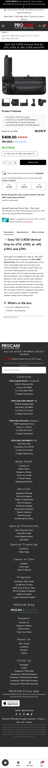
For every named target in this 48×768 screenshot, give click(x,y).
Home (4, 32)
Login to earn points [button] (10, 200)
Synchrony (24, 549)
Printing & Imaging (24, 506)
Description (9, 232)
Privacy (41, 719)
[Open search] (40, 26)
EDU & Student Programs (24, 591)
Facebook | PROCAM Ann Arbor (24, 677)
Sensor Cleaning (24, 512)
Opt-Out (20, 722)
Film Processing (24, 503)
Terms (29, 722)
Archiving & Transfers (24, 509)
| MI (24, 401)
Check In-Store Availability (20, 154)
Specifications (23, 232)
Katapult (24, 563)
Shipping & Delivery (24, 481)
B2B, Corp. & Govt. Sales (24, 588)
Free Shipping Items (24, 536)
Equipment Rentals (24, 493)
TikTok (24, 668)
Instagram (24, 665)
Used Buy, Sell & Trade (24, 581)
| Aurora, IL (24, 421)
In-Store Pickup (24, 478)
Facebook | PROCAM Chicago (24, 680)
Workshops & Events (34, 10)
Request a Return (24, 472)
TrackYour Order (36, 17)
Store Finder (12, 10)
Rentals (22, 10)
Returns (24, 19)
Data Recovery (24, 515)
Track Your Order (24, 475)
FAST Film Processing (36, 4)
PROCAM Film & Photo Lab (14, 4)
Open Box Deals (24, 533)
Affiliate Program (24, 594)
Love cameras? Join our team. (24, 1)
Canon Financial (24, 570)
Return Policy (24, 469)
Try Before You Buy (24, 584)
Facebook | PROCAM (24, 671)
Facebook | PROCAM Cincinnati (24, 684)
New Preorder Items (24, 530)
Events (24, 653)
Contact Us (24, 466)
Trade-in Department (24, 499)
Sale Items (24, 539)
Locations (24, 647)
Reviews (24, 650)
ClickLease (24, 567)
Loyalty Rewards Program (24, 597)
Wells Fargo (24, 552)
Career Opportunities (24, 710)
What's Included (38, 232)
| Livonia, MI (24, 381)
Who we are (24, 643)
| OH (24, 440)
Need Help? (8, 17)
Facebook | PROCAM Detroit (24, 674)
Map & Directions (25, 394)
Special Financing (24, 13)
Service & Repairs (24, 496)
